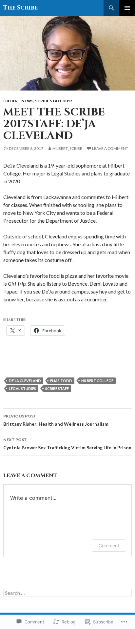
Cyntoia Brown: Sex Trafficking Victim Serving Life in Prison (67, 443)
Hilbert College (97, 380)
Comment (109, 545)
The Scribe (20, 8)
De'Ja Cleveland (25, 380)
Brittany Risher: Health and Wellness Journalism (55, 420)
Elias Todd (61, 380)
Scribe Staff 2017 (53, 100)
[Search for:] (67, 593)
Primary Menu (127, 8)
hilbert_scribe (67, 148)
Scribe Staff (57, 388)
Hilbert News (18, 100)
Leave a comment (110, 148)
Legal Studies (22, 388)
